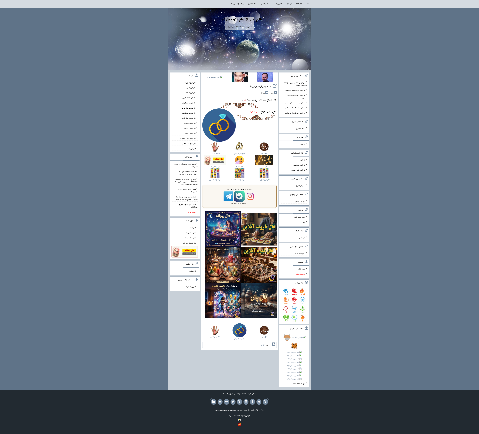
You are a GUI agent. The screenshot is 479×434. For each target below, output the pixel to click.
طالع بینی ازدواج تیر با (260, 86)
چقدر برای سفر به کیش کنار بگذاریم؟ (187, 190)
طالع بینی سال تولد (299, 383)
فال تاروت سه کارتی (189, 103)
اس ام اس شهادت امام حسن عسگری (297, 96)
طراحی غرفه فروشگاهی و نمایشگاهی (188, 206)
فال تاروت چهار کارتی (189, 108)
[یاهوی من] (265, 402)
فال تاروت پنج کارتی (189, 113)
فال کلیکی (302, 237)
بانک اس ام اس (266, 3)
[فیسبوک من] (252, 402)
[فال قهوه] (259, 265)
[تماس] (239, 402)
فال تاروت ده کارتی (189, 128)
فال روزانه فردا (191, 286)
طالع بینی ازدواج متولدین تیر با (240, 19)
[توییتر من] (233, 402)
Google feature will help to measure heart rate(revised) (188, 173)
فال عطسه (192, 271)
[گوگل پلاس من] (226, 402)
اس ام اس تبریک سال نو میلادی (295, 90)
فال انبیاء (302, 144)
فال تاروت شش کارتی (188, 118)
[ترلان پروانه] (240, 78)
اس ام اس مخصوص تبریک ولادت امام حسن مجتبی (295, 84)
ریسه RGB (301, 269)
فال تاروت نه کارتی (189, 123)
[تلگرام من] (258, 402)
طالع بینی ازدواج (263, 111)
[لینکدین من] (213, 402)
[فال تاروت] (259, 230)
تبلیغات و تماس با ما (237, 3)
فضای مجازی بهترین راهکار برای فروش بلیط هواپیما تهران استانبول (186, 198)
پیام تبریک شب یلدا (189, 243)
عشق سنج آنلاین (299, 253)
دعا (304, 222)
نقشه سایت (233, 415)
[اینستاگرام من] (245, 402)
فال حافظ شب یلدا (190, 238)
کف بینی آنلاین (300, 185)
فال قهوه (302, 160)
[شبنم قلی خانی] (214, 77)
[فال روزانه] (223, 230)
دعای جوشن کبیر (299, 217)
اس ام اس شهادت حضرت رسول (294, 102)
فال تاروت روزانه (190, 82)
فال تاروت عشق (190, 133)
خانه (307, 3)
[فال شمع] (223, 265)
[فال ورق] (223, 301)
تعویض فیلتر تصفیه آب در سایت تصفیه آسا (186, 165)
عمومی (263, 344)
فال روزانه (278, 3)
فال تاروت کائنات (190, 92)
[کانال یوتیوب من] (220, 402)
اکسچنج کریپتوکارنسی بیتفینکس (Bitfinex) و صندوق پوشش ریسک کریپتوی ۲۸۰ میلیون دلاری (185, 181)
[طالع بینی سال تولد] (294, 359)
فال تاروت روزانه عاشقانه (187, 138)
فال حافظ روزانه (190, 232)
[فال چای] (259, 301)
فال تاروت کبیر (191, 87)
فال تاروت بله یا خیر (189, 143)
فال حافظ (299, 3)
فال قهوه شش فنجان (298, 170)
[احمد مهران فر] (265, 78)
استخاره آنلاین (252, 3)
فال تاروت (288, 3)
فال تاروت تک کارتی (189, 97)
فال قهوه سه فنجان (299, 165)
